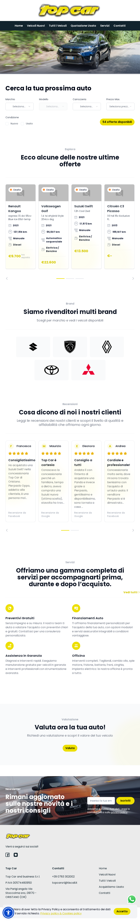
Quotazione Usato (83, 26)
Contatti (119, 26)
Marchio (10, 99)
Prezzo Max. (113, 99)
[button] (8, 913)
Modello (43, 99)
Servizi (104, 26)
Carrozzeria (79, 99)
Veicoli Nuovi (36, 26)
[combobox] (19, 106)
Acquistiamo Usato (111, 887)
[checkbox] (7, 123)
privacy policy (119, 812)
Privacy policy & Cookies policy (61, 913)
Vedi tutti (130, 592)
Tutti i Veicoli (58, 26)
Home (19, 26)
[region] (70, 232)
